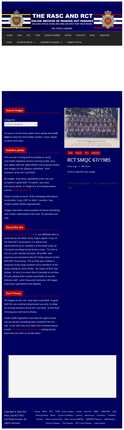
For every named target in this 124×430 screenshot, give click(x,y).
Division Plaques (53, 423)
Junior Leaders (52, 35)
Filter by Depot (24, 42)
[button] (34, 42)
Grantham (101, 415)
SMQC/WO (104, 35)
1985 (70, 153)
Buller (78, 153)
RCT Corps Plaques (83, 423)
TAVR (37, 35)
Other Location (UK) (54, 419)
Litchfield (111, 415)
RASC (19, 35)
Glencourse (89, 415)
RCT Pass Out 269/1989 (79, 185)
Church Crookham (65, 415)
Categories (9, 119)
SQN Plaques (109, 419)
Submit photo (74, 42)
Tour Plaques (67, 423)
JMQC (92, 35)
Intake (68, 35)
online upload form (21, 190)
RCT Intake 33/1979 (105, 183)
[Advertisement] (62, 68)
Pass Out (80, 35)
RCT (28, 35)
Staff (9, 42)
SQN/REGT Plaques (50, 42)
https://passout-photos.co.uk (18, 234)
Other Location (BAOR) (73, 419)
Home (10, 35)
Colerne (79, 415)
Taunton (39, 419)
